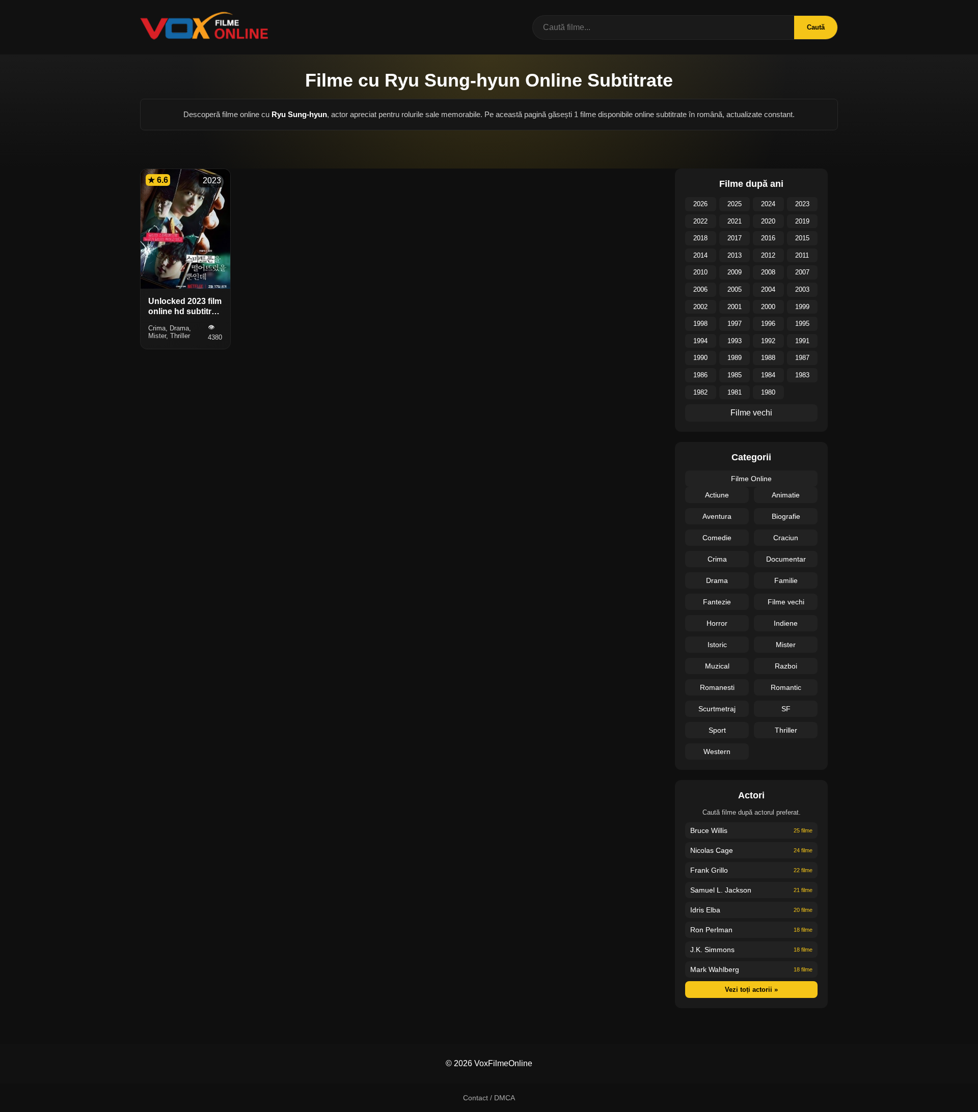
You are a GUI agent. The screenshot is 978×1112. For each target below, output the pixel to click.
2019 (802, 221)
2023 (802, 204)
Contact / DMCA (489, 1098)
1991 (802, 341)
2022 (700, 221)
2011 (802, 255)
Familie (786, 580)
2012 (768, 255)
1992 (768, 341)
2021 (734, 221)
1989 (734, 358)
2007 (802, 272)
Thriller (786, 730)
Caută (816, 27)
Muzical (717, 666)
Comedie (716, 538)
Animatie (786, 495)
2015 (802, 238)
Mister (786, 645)
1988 (768, 358)
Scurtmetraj (717, 709)
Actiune (717, 495)
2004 (768, 289)
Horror (717, 623)
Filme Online (751, 479)
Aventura (716, 516)
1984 (768, 375)
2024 (768, 204)
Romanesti (717, 687)
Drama (717, 580)
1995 (802, 323)
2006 (700, 289)
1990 (700, 358)
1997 (734, 323)
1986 (700, 375)
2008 (768, 272)
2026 (700, 204)
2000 (768, 307)
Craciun (785, 538)
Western (716, 751)
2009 (734, 272)
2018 (700, 238)
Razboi (786, 666)
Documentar (786, 559)
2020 (768, 221)
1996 (768, 323)
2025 (734, 204)
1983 (802, 375)
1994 (700, 341)
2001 (734, 307)
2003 (802, 289)
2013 (734, 255)
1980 (768, 392)
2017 (734, 238)
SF (786, 709)
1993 (734, 341)
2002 (700, 307)
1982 (700, 392)
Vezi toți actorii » (751, 989)
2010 (700, 272)
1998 (700, 323)
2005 (734, 289)
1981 (734, 392)
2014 (700, 255)
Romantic (786, 687)
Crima (717, 559)
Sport (717, 730)
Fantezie (717, 602)
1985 (734, 375)
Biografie (786, 516)
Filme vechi (751, 412)
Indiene (786, 623)
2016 (768, 238)
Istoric (717, 645)
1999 (802, 307)
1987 (802, 358)
